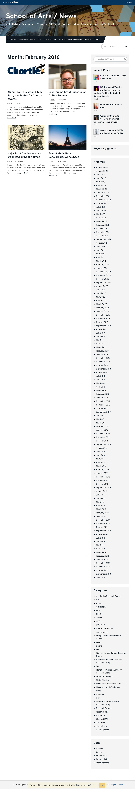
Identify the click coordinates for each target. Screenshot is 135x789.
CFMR (98, 614)
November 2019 (103, 318)
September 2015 (103, 487)
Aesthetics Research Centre (108, 596)
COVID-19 (97, 39)
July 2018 (100, 376)
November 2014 (103, 523)
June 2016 (100, 455)
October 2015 (102, 484)
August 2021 (102, 243)
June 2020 (101, 293)
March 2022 (101, 221)
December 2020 (103, 272)
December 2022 (103, 196)
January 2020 (102, 311)
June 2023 (101, 178)
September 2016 (103, 444)
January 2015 (102, 516)
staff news (100, 722)
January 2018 (102, 398)
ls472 (11, 103)
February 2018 (102, 394)
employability (102, 632)
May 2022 (100, 214)
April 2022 (101, 218)
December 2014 (103, 520)
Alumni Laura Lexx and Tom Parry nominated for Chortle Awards (24, 96)
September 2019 (103, 326)
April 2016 (100, 462)
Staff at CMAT (102, 719)
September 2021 (103, 239)
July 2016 (100, 451)
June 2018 (100, 380)
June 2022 (101, 210)
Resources (101, 715)
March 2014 (101, 552)
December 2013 (103, 563)
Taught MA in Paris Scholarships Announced (64, 155)
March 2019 (101, 347)
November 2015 (103, 480)
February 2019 (102, 351)
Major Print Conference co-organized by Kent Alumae (24, 155)
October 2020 (102, 279)
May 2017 (100, 419)
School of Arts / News (41, 16)
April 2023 (101, 185)
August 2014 (102, 534)
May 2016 (100, 459)
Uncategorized (102, 730)
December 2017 (103, 401)
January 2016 (102, 473)
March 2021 (101, 261)
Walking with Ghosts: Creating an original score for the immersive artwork (109, 119)
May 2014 (100, 545)
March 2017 (101, 423)
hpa (97, 666)
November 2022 (103, 200)
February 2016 (102, 469)
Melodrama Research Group (108, 684)
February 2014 (102, 556)
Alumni (88, 39)
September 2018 (103, 369)
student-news (102, 726)
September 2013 (103, 574)
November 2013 (103, 567)
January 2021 (102, 268)
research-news (102, 712)
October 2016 (102, 441)
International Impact (105, 676)
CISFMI (99, 618)
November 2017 (103, 405)
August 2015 (102, 491)
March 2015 (101, 509)
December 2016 (103, 433)
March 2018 (101, 390)
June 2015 (100, 498)
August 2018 (102, 372)
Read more (11, 118)
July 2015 (100, 495)
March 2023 (101, 189)
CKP (98, 621)
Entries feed (101, 755)
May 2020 (100, 297)
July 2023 (100, 174)
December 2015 (103, 477)
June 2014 (100, 541)
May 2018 (100, 383)
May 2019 (100, 340)
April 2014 (100, 549)
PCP (98, 698)
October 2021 (102, 236)
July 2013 (100, 577)
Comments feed (103, 759)
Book (98, 610)
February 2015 (102, 513)
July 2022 (100, 207)
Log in (99, 752)
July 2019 (100, 333)
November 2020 (103, 275)
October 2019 (102, 322)
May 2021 (100, 254)
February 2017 (102, 426)
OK (102, 785)
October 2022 (102, 203)
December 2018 (103, 358)
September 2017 (103, 412)
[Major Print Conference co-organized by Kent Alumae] (26, 144)
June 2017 (100, 415)
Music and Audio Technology (70, 39)
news (98, 691)
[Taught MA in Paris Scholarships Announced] (67, 138)
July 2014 (100, 538)
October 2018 (102, 365)
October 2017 (102, 408)
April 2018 (100, 387)
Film (39, 39)
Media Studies (50, 39)
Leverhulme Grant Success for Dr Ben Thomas (67, 94)
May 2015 (100, 502)
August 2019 (101, 329)
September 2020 (103, 282)
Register (100, 748)
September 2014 (103, 531)
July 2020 (100, 290)
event (98, 642)
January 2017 (102, 430)
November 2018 (103, 362)
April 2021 (100, 257)
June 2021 (100, 250)
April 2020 (101, 300)
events (99, 646)
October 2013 (102, 570)
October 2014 (102, 527)
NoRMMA (100, 694)
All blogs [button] (129, 2)
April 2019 (100, 344)
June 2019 (100, 336)
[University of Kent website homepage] (11, 2)
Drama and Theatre (27, 39)
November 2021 (103, 232)
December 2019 (103, 315)
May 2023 (100, 182)
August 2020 (102, 286)
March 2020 (101, 304)
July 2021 (100, 246)
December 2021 (103, 228)
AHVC (98, 600)
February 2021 (102, 264)
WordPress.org (102, 763)
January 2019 (102, 354)
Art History (11, 39)
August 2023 (102, 171)
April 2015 (100, 505)
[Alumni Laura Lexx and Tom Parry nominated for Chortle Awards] (26, 69)
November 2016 (103, 437)
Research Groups (103, 708)
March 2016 (101, 466)
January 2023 (102, 192)
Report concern (117, 785)
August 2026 (102, 167)
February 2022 (102, 225)
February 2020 (102, 308)
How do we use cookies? (81, 785)
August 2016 (101, 448)
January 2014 (102, 559)
